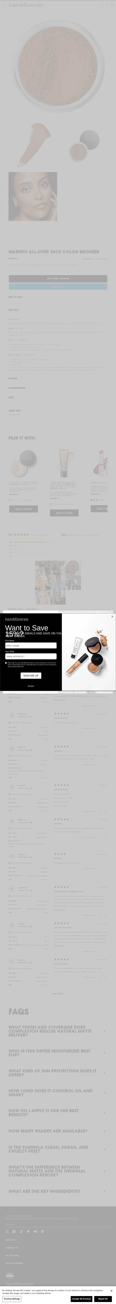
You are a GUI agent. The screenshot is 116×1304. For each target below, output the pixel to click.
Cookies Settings (12, 1299)
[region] (58, 1295)
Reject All (103, 1299)
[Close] (111, 1291)
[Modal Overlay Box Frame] (58, 652)
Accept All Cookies (81, 1299)
